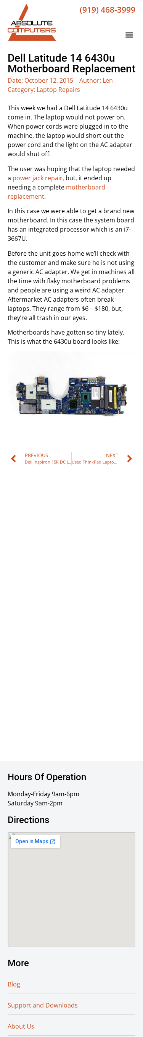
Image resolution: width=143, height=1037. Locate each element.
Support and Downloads (43, 1005)
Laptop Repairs (58, 89)
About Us (21, 1026)
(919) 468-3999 (107, 9)
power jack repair (38, 178)
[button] (129, 34)
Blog (14, 984)
